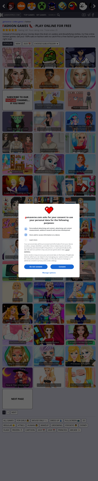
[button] (49, 240)
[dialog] (49, 240)
